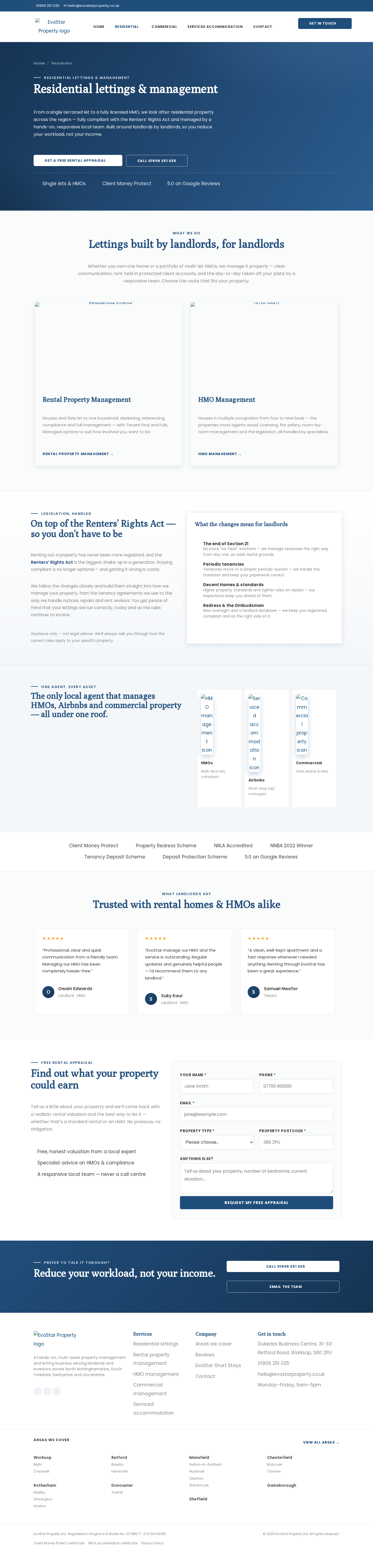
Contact (263, 26)
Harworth (119, 1471)
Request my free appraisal (256, 1202)
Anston (40, 1506)
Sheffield (198, 1499)
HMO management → (220, 453)
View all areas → (321, 1442)
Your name (193, 1075)
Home (99, 26)
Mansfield (199, 1457)
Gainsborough (281, 1485)
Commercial (164, 26)
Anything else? (196, 1158)
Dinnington (43, 1499)
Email (187, 1103)
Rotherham (45, 1485)
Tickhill (117, 1492)
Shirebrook (199, 1485)
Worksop (43, 1457)
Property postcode (282, 1131)
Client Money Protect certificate (59, 1543)
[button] (128, 27)
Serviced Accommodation (215, 26)
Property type (197, 1131)
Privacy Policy (152, 1543)
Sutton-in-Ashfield (205, 1464)
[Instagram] (320, 6)
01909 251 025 (48, 5)
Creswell (41, 1471)
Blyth (38, 1464)
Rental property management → (78, 453)
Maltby (39, 1492)
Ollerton (196, 1478)
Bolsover (275, 1464)
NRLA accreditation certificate (112, 1543)
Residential (126, 26)
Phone (267, 1075)
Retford (119, 1457)
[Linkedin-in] (338, 6)
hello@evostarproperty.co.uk (93, 5)
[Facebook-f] (329, 6)
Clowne (274, 1471)
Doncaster (122, 1485)
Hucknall (196, 1471)
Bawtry (117, 1464)
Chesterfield (279, 1457)
